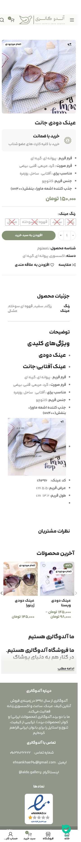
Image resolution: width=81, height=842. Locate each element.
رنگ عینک (67, 214)
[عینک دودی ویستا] (57, 579)
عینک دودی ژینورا (24, 603)
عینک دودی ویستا (61, 603)
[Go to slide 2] (41, 109)
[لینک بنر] (39, 7)
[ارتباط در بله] (66, 831)
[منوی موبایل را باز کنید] (72, 19)
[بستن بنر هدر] (5, 7)
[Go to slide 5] (27, 109)
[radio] (70, 222)
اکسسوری (57, 256)
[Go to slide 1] (45, 109)
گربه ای (28, 256)
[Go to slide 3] (36, 109)
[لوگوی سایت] (42, 20)
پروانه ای (41, 256)
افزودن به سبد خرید (29, 235)
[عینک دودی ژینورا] (20, 579)
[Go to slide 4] (32, 109)
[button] (71, 76)
